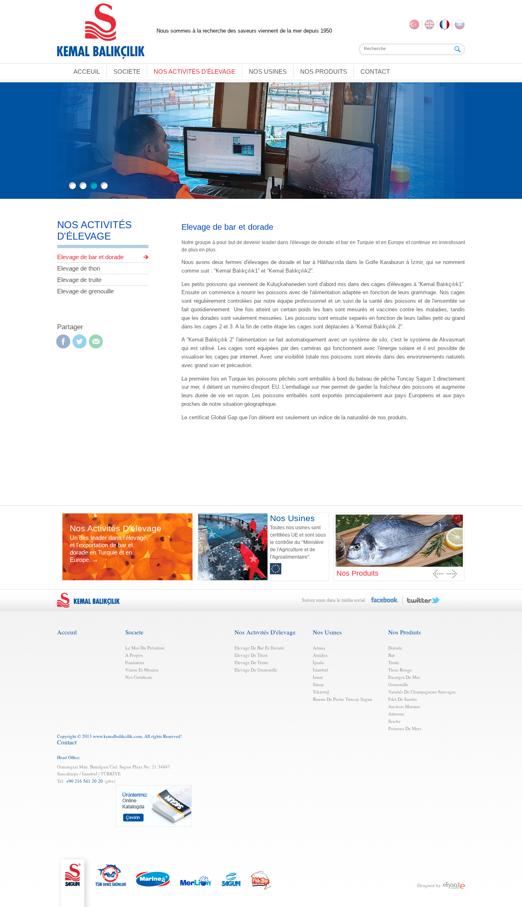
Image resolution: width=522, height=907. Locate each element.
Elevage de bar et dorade (90, 256)
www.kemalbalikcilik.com (117, 736)
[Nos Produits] (399, 540)
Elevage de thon (78, 268)
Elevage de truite (79, 279)
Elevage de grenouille (85, 291)
